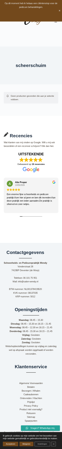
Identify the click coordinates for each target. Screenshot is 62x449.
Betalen (31, 387)
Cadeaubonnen (30, 394)
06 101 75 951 (30, 278)
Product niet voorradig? (31, 409)
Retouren (31, 413)
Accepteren (10, 444)
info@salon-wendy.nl (28, 281)
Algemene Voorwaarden (31, 383)
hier (51, 146)
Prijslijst (31, 402)
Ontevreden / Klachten (31, 398)
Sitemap (31, 417)
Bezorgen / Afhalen (31, 390)
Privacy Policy (31, 405)
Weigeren (26, 444)
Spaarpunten (31, 420)
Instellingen (42, 444)
